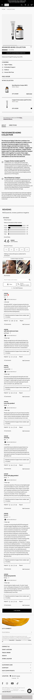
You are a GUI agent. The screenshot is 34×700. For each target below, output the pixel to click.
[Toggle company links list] (30, 667)
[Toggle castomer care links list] (30, 664)
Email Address (6, 632)
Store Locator (7, 658)
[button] (29, 691)
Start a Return (7, 649)
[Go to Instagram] (7, 683)
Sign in (4, 655)
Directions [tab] (13, 125)
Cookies (22, 690)
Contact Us (5, 646)
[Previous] (2, 1)
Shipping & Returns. (7, 119)
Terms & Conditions (6, 689)
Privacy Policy (11, 640)
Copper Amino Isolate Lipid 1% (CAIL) (21, 100)
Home (3, 9)
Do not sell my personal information (10, 690)
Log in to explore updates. (17, 2)
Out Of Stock (17, 697)
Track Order (6, 652)
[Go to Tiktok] (17, 683)
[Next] (32, 1)
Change (18, 676)
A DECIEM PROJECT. (6, 691)
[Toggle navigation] (2, 5)
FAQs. (20, 117)
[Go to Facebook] (2, 683)
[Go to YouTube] (12, 683)
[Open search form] (21, 5)
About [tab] (4, 125)
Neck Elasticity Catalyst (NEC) (20, 85)
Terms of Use (18, 640)
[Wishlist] (31, 46)
